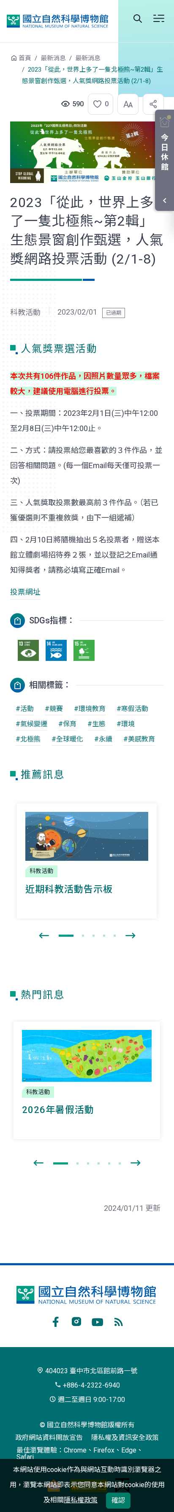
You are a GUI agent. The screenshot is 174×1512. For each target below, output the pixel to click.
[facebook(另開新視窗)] (55, 1320)
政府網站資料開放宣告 (49, 1438)
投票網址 (25, 592)
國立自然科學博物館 (57, 21)
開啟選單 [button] (158, 18)
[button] (98, 104)
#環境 (126, 724)
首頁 (25, 58)
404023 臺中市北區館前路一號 (90, 1371)
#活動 (25, 709)
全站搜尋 (137, 18)
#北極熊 (28, 739)
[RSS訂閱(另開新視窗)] (118, 1320)
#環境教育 (90, 709)
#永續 (103, 739)
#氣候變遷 (31, 724)
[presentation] (43, 935)
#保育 (67, 724)
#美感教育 (139, 739)
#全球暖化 (67, 739)
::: (4, 62)
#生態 (96, 724)
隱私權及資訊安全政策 (125, 1438)
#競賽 (54, 709)
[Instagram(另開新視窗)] (76, 1320)
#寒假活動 (132, 709)
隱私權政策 (81, 1500)
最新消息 (53, 58)
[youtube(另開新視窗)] (97, 1320)
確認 (118, 1500)
